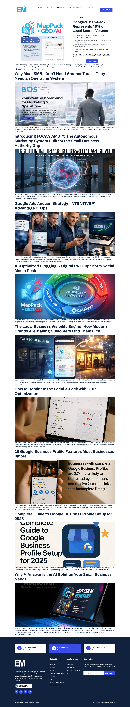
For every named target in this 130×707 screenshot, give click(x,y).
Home (40, 7)
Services (60, 7)
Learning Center (74, 7)
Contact (88, 7)
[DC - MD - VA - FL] (88, 648)
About (48, 7)
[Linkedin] (30, 692)
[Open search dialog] (38, 11)
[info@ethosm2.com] (54, 648)
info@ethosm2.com (65, 647)
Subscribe (108, 673)
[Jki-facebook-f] (16, 692)
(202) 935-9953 (29, 647)
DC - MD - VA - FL (99, 647)
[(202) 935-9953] (19, 648)
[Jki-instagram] (21, 692)
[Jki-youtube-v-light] (25, 692)
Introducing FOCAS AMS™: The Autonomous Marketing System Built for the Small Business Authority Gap (57, 141)
